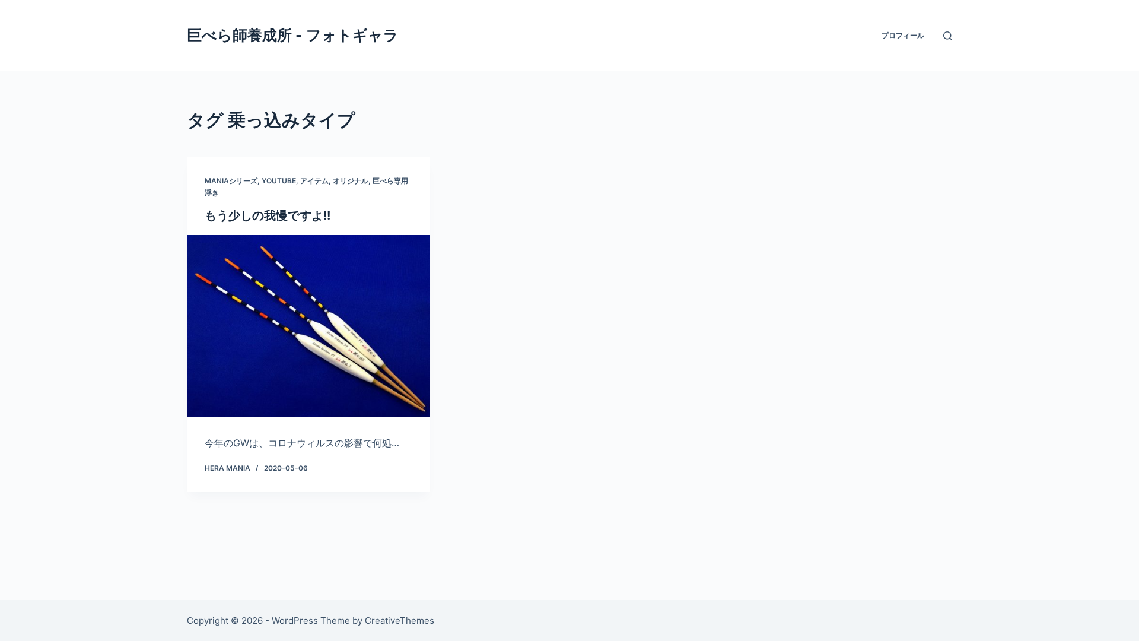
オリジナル (350, 180)
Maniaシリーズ (231, 180)
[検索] (947, 35)
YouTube (279, 180)
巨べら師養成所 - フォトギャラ (293, 35)
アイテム (314, 180)
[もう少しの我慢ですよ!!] (308, 326)
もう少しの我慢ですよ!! (267, 215)
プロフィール (903, 35)
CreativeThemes (399, 620)
